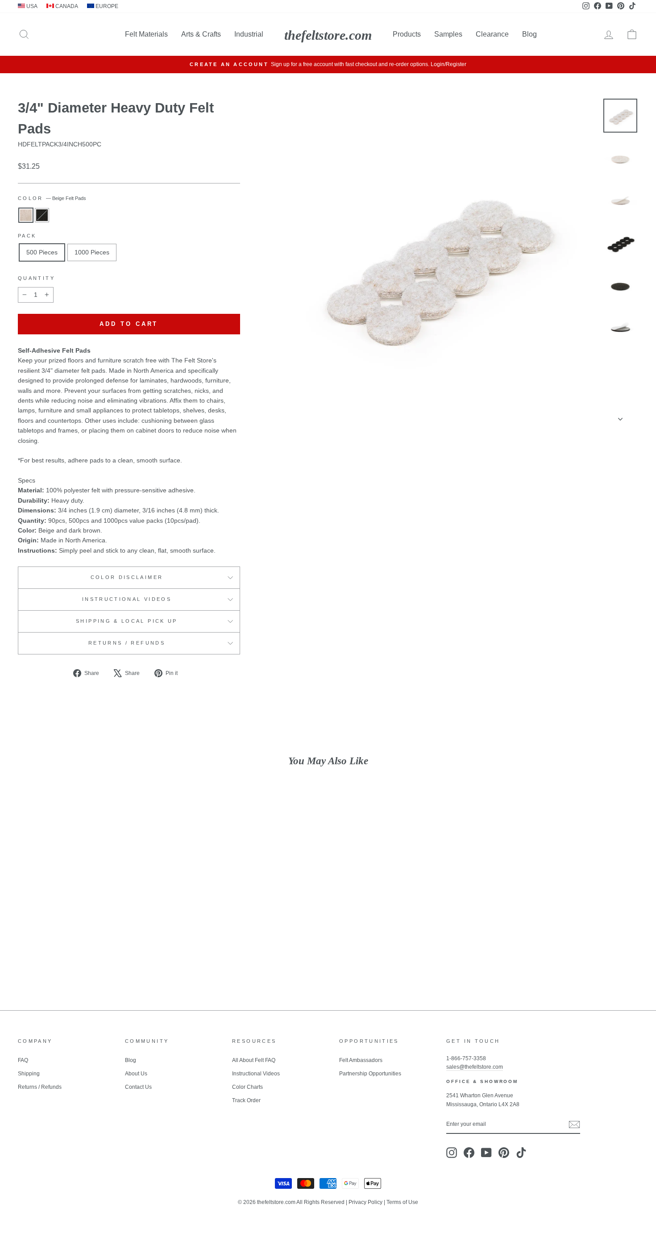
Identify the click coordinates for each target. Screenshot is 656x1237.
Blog (529, 34)
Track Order (246, 1100)
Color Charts (247, 1087)
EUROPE (106, 6)
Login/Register (448, 64)
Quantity (36, 278)
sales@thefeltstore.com (474, 1067)
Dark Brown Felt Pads (42, 215)
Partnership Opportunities (370, 1073)
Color (52, 198)
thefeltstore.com (328, 35)
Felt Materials (146, 34)
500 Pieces (42, 252)
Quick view (92, 926)
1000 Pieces (92, 252)
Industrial (248, 34)
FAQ (23, 1060)
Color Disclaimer (127, 577)
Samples (448, 34)
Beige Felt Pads (26, 215)
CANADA (66, 6)
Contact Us (138, 1087)
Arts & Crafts (201, 34)
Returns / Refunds (126, 643)
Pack (27, 235)
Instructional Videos (126, 599)
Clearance (492, 34)
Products (407, 34)
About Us (136, 1073)
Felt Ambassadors (360, 1060)
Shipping (29, 1073)
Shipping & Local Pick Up (127, 621)
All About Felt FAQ (253, 1060)
